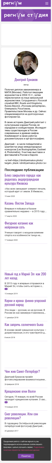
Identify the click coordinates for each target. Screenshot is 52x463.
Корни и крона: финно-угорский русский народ (25, 302)
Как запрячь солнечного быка (24, 324)
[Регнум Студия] (26, 15)
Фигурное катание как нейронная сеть (19, 224)
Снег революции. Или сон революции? (21, 415)
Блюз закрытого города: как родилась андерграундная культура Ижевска (23, 179)
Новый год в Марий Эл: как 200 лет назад (25, 275)
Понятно (26, 456)
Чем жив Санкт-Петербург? (22, 371)
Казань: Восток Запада (19, 203)
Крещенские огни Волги (20, 391)
